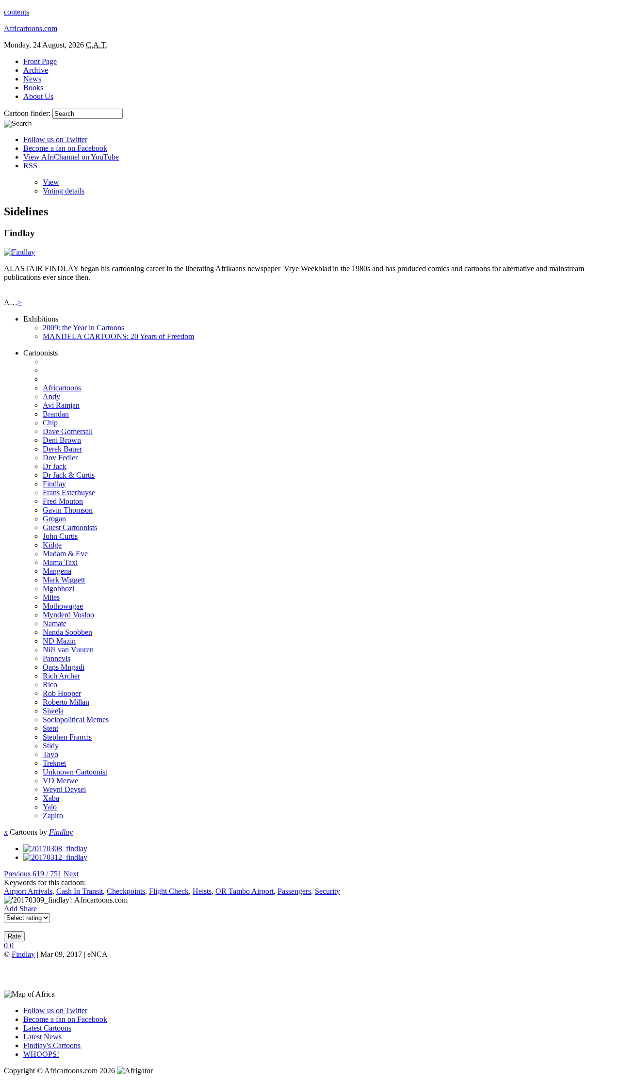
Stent (50, 728)
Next (71, 874)
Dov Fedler (60, 457)
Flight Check (169, 891)
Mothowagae (63, 606)
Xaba (51, 798)
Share (28, 909)
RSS (30, 166)
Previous (17, 874)
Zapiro (53, 815)
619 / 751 (47, 874)
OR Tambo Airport (244, 891)
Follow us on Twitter (55, 139)
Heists (202, 891)
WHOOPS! (41, 1054)
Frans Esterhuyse (69, 492)
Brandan (56, 414)
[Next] (55, 857)
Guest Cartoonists (70, 527)
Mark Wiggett (64, 580)
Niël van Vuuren (68, 650)
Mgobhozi (58, 588)
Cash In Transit (79, 891)
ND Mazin (59, 641)
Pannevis (56, 658)
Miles (51, 597)
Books (33, 87)
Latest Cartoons (47, 1028)
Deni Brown (62, 440)
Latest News (42, 1037)
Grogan (54, 519)
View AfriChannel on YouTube (71, 157)
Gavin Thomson (68, 510)
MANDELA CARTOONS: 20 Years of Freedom (118, 336)
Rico (50, 684)
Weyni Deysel (64, 789)
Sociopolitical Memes (76, 719)
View (51, 182)
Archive (35, 70)
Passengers (294, 891)
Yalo (50, 807)
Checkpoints (126, 891)
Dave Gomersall (68, 431)
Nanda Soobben (67, 632)
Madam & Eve (65, 554)
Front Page (40, 61)
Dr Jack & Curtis (69, 475)
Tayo (50, 754)
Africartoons (62, 388)
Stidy (51, 746)
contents (16, 12)
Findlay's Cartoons (52, 1045)
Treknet (54, 763)
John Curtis (60, 536)
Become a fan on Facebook (65, 148)
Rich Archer (61, 676)
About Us (38, 96)
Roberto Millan (66, 702)
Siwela (53, 711)
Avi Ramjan (61, 405)
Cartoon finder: (28, 113)
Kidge (52, 545)
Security (327, 891)
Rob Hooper (62, 693)
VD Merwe (60, 780)
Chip (50, 423)
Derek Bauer (62, 449)
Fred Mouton (63, 501)
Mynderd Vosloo (68, 615)
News (32, 79)
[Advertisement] (117, 973)
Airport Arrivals (28, 891)
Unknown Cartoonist (75, 772)
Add (10, 909)
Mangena (57, 571)
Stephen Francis (67, 737)
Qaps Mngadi (63, 667)
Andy (51, 396)
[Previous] (55, 848)
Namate (54, 623)
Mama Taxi (60, 562)
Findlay (54, 484)
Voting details (63, 191)
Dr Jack (54, 466)
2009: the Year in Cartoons (83, 327)
